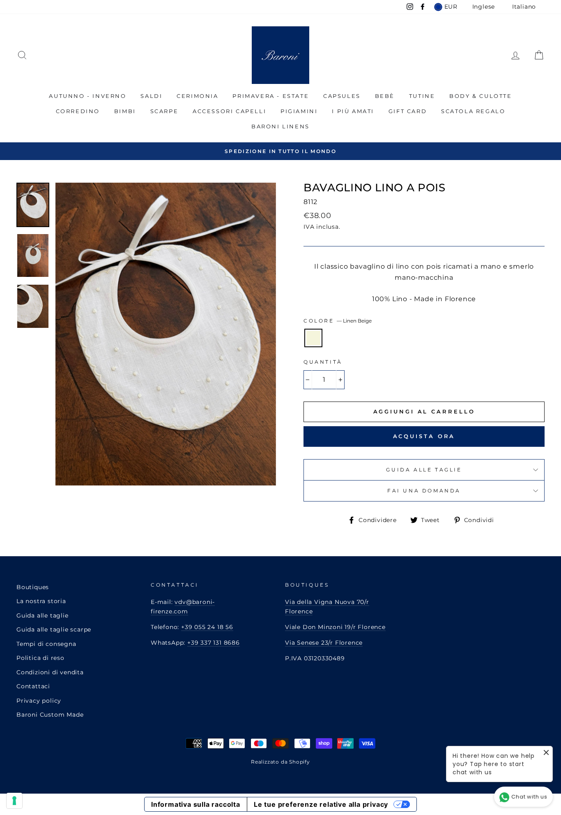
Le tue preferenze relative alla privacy (321, 804)
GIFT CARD (408, 111)
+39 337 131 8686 (213, 642)
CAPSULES (342, 96)
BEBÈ (385, 96)
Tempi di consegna (46, 644)
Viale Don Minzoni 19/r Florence (335, 627)
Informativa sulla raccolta (195, 804)
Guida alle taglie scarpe (53, 629)
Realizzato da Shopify (280, 762)
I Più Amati (353, 111)
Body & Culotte (480, 96)
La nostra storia (41, 601)
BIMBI (125, 111)
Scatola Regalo (473, 111)
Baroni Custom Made (49, 714)
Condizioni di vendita (50, 672)
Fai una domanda (424, 491)
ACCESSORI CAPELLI (229, 111)
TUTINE (422, 96)
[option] (280, 151)
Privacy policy (38, 700)
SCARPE (164, 111)
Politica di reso (40, 658)
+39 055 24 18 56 (207, 627)
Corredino (78, 111)
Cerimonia (197, 96)
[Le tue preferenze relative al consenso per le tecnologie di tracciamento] (14, 800)
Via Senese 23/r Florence (324, 642)
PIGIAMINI (298, 111)
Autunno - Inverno (87, 96)
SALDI (151, 96)
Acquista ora (424, 436)
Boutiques (32, 587)
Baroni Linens (280, 126)
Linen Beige (313, 338)
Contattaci (33, 686)
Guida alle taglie (42, 615)
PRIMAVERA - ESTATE (270, 96)
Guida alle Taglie (424, 470)
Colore (337, 321)
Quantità (323, 362)
